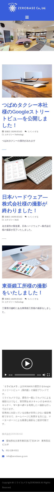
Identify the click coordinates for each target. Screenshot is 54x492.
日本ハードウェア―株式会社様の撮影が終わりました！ (25, 203)
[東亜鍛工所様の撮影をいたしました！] (27, 261)
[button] (27, 363)
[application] (27, 364)
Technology (19, 134)
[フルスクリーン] (48, 374)
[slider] (25, 375)
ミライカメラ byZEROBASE (27, 482)
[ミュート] (44, 374)
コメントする (33, 131)
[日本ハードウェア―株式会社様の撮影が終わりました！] (27, 172)
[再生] (5, 374)
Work (17, 220)
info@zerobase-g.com (17, 456)
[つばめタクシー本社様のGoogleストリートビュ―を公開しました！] (27, 80)
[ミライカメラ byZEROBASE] (27, 7)
